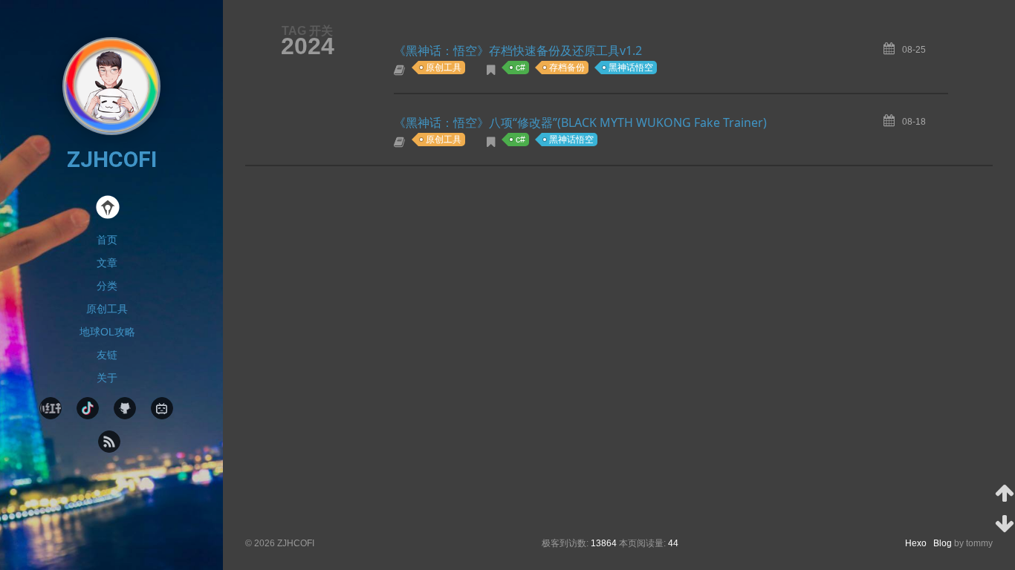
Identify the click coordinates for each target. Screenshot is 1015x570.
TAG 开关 (307, 30)
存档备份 (567, 67)
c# (520, 67)
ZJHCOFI (112, 159)
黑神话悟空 (631, 67)
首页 (107, 240)
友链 (107, 355)
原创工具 (107, 309)
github (125, 408)
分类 (107, 286)
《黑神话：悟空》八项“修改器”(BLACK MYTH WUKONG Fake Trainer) (580, 122)
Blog (942, 543)
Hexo (919, 543)
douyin (88, 408)
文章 (107, 263)
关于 (107, 378)
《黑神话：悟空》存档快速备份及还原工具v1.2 (518, 50)
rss (109, 441)
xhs (50, 408)
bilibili (162, 408)
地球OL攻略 (107, 332)
